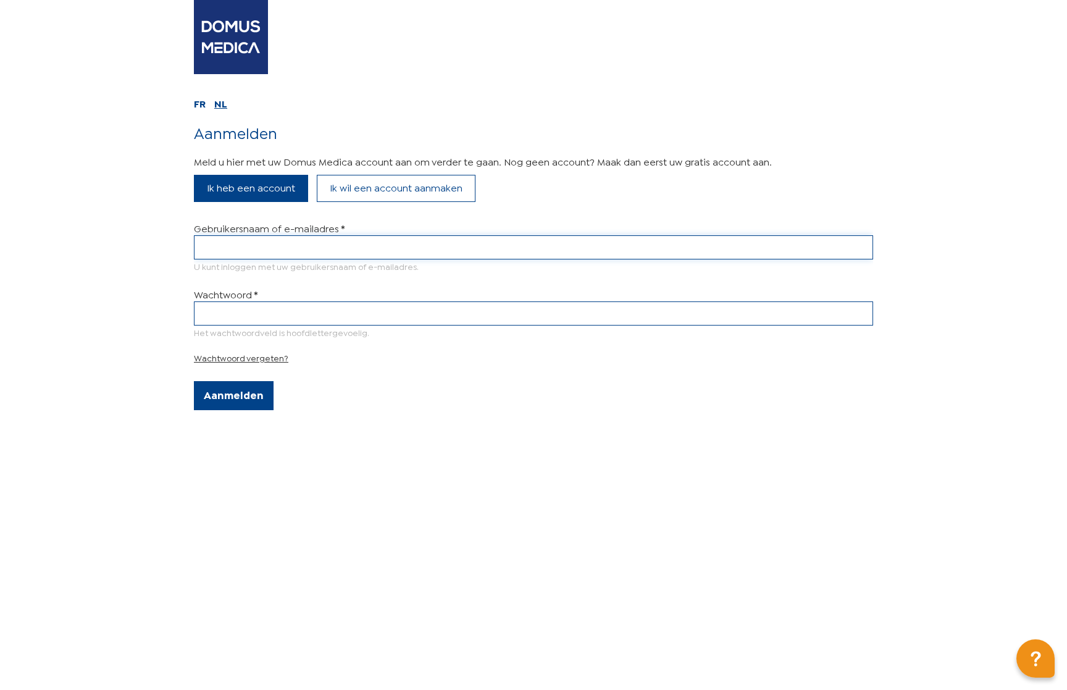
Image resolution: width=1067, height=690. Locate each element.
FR (200, 103)
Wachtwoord (225, 294)
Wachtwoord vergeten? (241, 357)
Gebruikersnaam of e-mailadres (269, 228)
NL (220, 103)
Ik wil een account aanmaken (396, 187)
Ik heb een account (251, 187)
